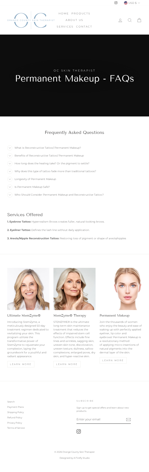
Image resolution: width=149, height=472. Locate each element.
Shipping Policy (15, 412)
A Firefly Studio (81, 458)
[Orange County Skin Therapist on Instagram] (78, 431)
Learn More (21, 364)
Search (11, 401)
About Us (74, 20)
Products (80, 13)
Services (65, 26)
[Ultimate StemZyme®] (28, 289)
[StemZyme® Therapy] (74, 289)
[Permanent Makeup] (121, 289)
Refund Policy (14, 417)
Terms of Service (16, 428)
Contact (84, 26)
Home (64, 13)
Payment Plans (15, 407)
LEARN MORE (67, 364)
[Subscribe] (128, 419)
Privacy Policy (14, 422)
